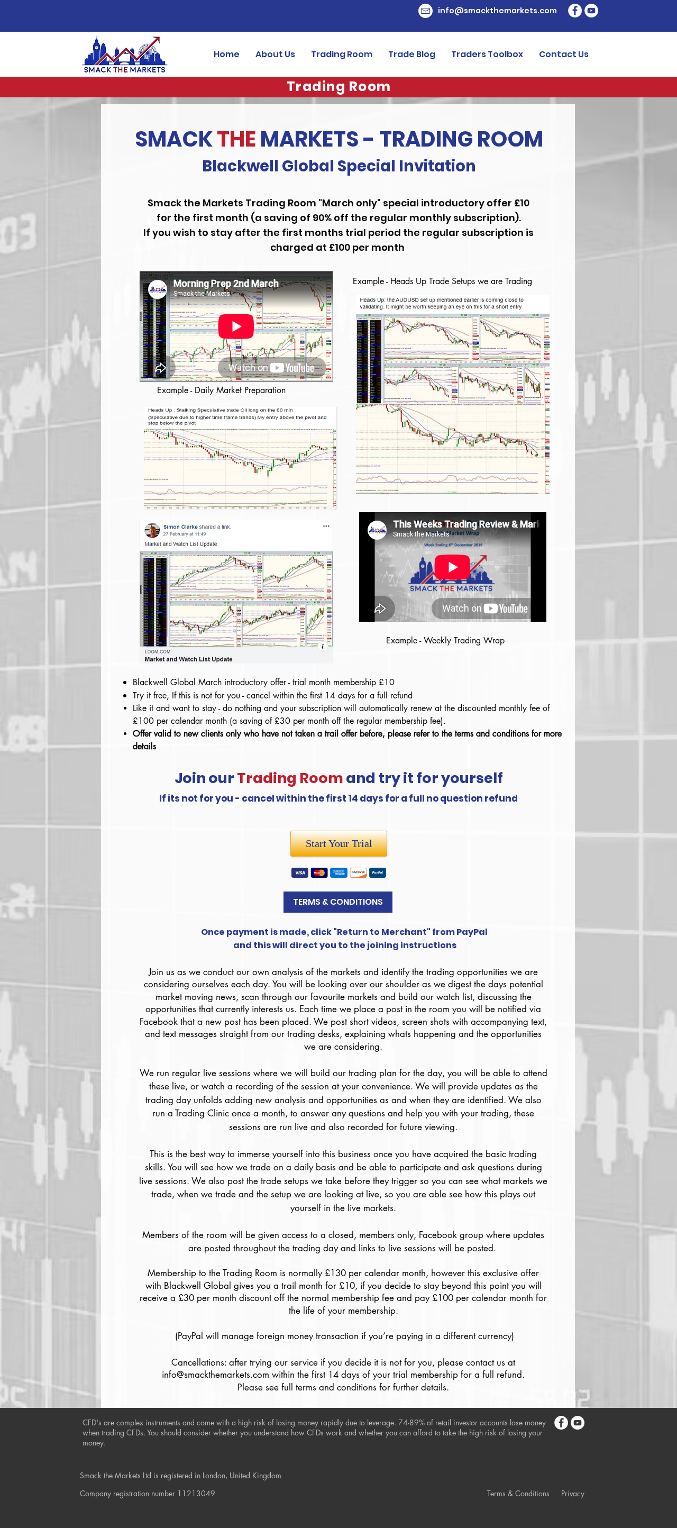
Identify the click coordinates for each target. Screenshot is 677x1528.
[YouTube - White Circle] (591, 10)
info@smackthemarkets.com (215, 1374)
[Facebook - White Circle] (575, 10)
